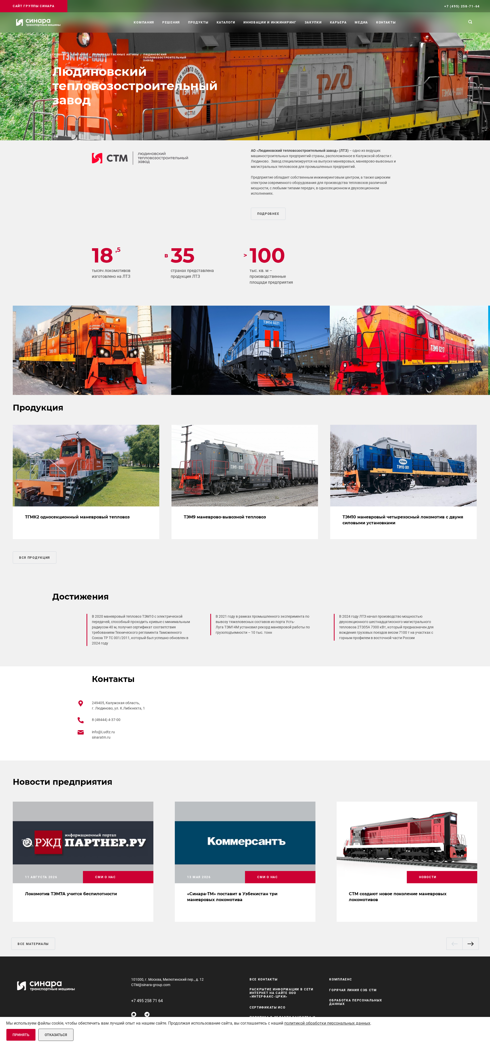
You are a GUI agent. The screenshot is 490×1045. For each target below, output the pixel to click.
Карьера (338, 22)
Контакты (386, 22)
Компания (144, 22)
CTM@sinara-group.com (150, 985)
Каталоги (226, 22)
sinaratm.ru (101, 737)
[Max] (133, 1014)
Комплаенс (340, 979)
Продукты (198, 22)
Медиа (361, 22)
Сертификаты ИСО (268, 1007)
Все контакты (263, 979)
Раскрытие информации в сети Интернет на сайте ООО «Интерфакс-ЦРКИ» (281, 993)
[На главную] (38, 22)
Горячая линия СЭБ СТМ (353, 990)
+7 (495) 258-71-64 (462, 6)
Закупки (313, 22)
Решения (171, 22)
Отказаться (56, 1035)
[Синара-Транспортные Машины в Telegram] (147, 1014)
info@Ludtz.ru (103, 732)
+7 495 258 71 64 (147, 1000)
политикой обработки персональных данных (327, 1023)
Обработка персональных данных (355, 1002)
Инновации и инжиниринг (269, 22)
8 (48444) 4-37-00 (106, 720)
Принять (21, 1035)
